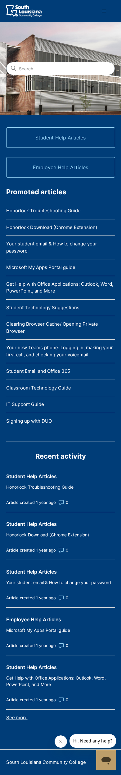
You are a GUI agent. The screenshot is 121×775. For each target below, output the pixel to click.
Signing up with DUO (29, 421)
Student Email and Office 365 (38, 371)
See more (17, 717)
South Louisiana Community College (46, 762)
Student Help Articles (31, 476)
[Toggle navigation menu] (104, 11)
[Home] (24, 11)
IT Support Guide (25, 404)
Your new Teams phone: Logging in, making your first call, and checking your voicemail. (59, 351)
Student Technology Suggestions (42, 307)
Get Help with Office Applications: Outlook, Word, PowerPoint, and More (59, 287)
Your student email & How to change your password (51, 247)
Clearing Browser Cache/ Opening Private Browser (52, 327)
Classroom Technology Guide (38, 388)
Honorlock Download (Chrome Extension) (51, 227)
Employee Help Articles (33, 619)
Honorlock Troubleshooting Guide (43, 211)
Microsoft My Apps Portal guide (40, 267)
